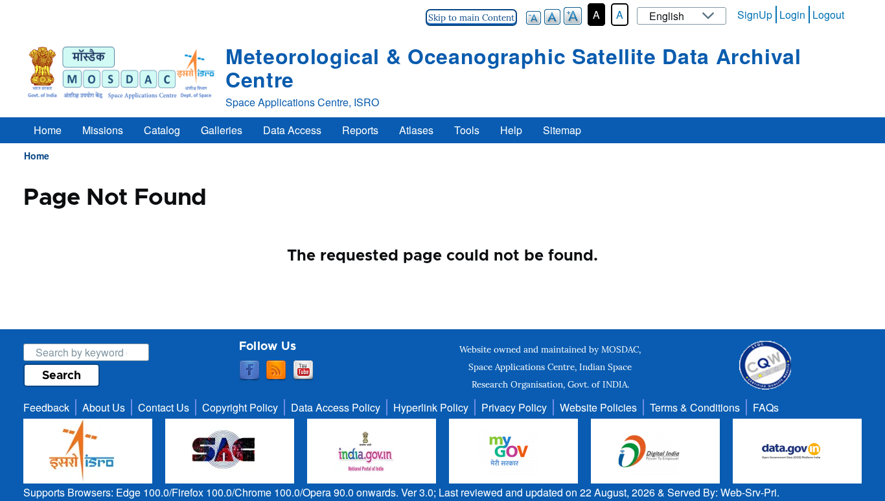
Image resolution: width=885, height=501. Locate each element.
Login (792, 14)
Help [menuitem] (511, 129)
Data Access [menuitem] (292, 129)
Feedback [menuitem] (46, 407)
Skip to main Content (471, 17)
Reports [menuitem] (360, 129)
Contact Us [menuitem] (163, 407)
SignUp (754, 14)
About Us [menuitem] (103, 407)
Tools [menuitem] (466, 129)
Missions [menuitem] (102, 129)
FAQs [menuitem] (766, 407)
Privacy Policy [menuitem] (514, 407)
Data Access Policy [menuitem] (335, 407)
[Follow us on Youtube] (303, 370)
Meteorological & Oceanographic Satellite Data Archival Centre (513, 67)
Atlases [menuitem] (416, 129)
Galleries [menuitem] (221, 129)
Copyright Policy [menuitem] (240, 407)
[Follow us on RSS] (276, 370)
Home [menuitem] (48, 129)
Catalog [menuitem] (162, 129)
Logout (828, 14)
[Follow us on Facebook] (249, 370)
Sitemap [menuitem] (562, 129)
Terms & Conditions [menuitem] (695, 407)
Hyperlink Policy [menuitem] (430, 407)
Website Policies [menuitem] (598, 407)
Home (36, 155)
